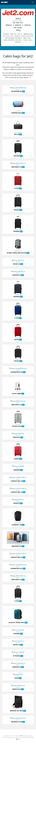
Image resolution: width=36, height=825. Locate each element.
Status (19, 739)
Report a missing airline (27, 737)
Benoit (25, 735)
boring (9, 737)
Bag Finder (4, 2)
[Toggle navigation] (32, 2)
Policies (15, 45)
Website (8, 45)
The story (30, 735)
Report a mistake (25, 45)
